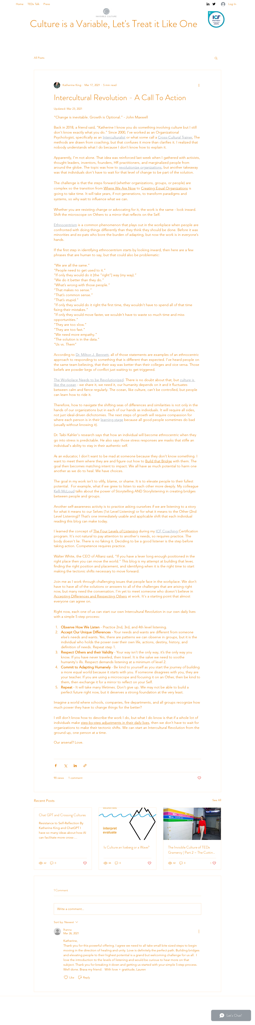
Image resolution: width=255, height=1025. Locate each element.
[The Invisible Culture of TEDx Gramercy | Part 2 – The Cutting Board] (192, 824)
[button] (216, 58)
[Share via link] (85, 765)
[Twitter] (214, 4)
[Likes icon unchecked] (66, 977)
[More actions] (198, 85)
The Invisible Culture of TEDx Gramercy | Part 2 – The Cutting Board (191, 850)
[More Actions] (198, 931)
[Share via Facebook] (56, 765)
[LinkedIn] (208, 4)
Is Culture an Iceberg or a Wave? (126, 847)
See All (216, 800)
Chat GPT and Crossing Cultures (62, 815)
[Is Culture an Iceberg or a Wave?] (127, 824)
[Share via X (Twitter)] (65, 765)
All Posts (39, 58)
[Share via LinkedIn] (75, 765)
